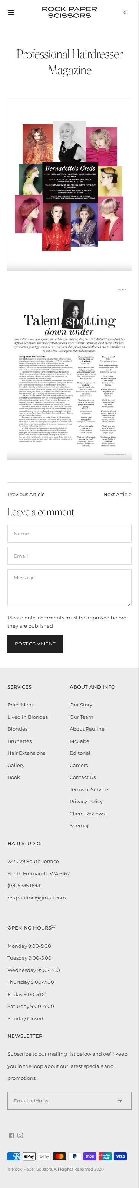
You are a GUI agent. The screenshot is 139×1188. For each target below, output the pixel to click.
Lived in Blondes (27, 717)
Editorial (80, 753)
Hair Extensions (26, 753)
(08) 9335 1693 (23, 885)
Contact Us (83, 777)
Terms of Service (89, 789)
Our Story (81, 705)
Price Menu (21, 705)
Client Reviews (87, 814)
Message (24, 569)
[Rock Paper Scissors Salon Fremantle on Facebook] (11, 1136)
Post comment (35, 644)
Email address (29, 1091)
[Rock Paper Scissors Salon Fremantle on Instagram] (20, 1136)
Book (13, 777)
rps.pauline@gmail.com (36, 898)
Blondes (17, 729)
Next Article (117, 494)
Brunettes (19, 741)
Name (21, 524)
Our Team (81, 717)
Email (20, 546)
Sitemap (80, 825)
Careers (79, 765)
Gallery (15, 765)
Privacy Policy (86, 801)
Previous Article (26, 494)
